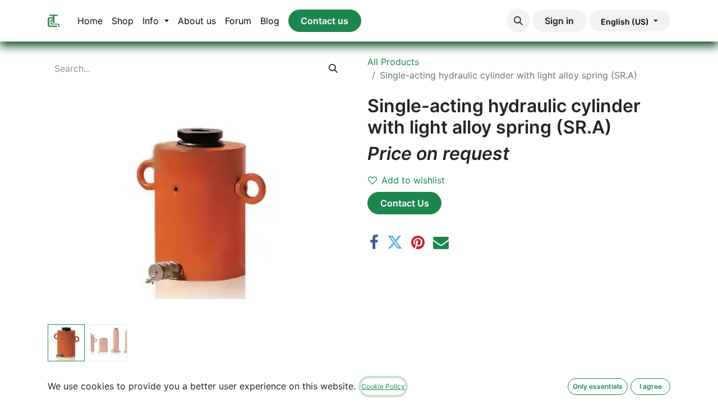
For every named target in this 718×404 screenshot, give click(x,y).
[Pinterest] (418, 242)
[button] (518, 21)
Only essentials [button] (598, 386)
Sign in (559, 20)
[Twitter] (395, 242)
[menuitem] (90, 21)
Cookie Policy (383, 386)
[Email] (441, 242)
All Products (393, 61)
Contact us (324, 20)
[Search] (333, 68)
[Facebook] (374, 242)
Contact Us (404, 203)
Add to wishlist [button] (413, 180)
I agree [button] (650, 386)
